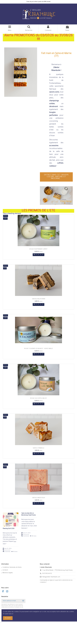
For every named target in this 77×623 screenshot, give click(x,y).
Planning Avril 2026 (8, 528)
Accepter (8, 618)
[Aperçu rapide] (38, 245)
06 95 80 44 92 (47, 573)
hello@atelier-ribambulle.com (51, 577)
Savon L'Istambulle (38, 448)
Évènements (7, 550)
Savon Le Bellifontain (38, 299)
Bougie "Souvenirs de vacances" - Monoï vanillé (38, 348)
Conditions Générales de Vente (12, 567)
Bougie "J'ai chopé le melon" (38, 398)
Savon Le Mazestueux (38, 498)
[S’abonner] (23, 601)
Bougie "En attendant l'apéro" (38, 249)
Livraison (5, 570)
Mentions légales (8, 573)
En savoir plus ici (8, 614)
